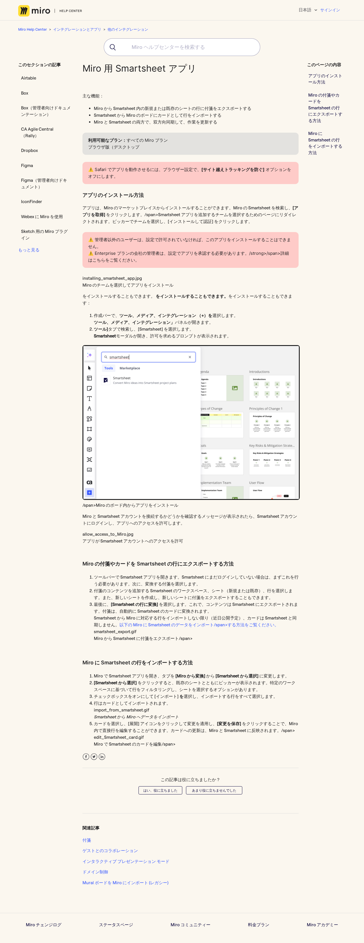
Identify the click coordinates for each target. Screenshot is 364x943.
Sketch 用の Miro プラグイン (44, 235)
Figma (27, 165)
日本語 (305, 9)
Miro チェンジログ (43, 924)
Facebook (86, 756)
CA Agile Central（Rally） (37, 132)
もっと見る (29, 250)
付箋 (86, 840)
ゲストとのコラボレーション (110, 850)
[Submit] (110, 47)
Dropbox (29, 150)
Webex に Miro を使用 (42, 216)
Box (24, 93)
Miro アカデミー (322, 924)
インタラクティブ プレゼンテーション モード (125, 861)
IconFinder (31, 201)
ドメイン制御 (95, 872)
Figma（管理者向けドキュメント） (44, 183)
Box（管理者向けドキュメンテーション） (46, 111)
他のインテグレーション (127, 29)
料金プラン (258, 924)
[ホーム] (50, 10)
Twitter (94, 756)
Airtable (28, 78)
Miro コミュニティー (190, 924)
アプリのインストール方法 (325, 79)
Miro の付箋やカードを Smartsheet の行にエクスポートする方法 (325, 107)
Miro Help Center (32, 29)
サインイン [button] (330, 9)
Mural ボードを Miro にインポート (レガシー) (125, 882)
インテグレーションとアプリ (77, 29)
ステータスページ (116, 924)
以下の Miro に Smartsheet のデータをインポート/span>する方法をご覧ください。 (199, 624)
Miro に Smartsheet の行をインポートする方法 (325, 143)
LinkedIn (102, 756)
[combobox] (182, 47)
